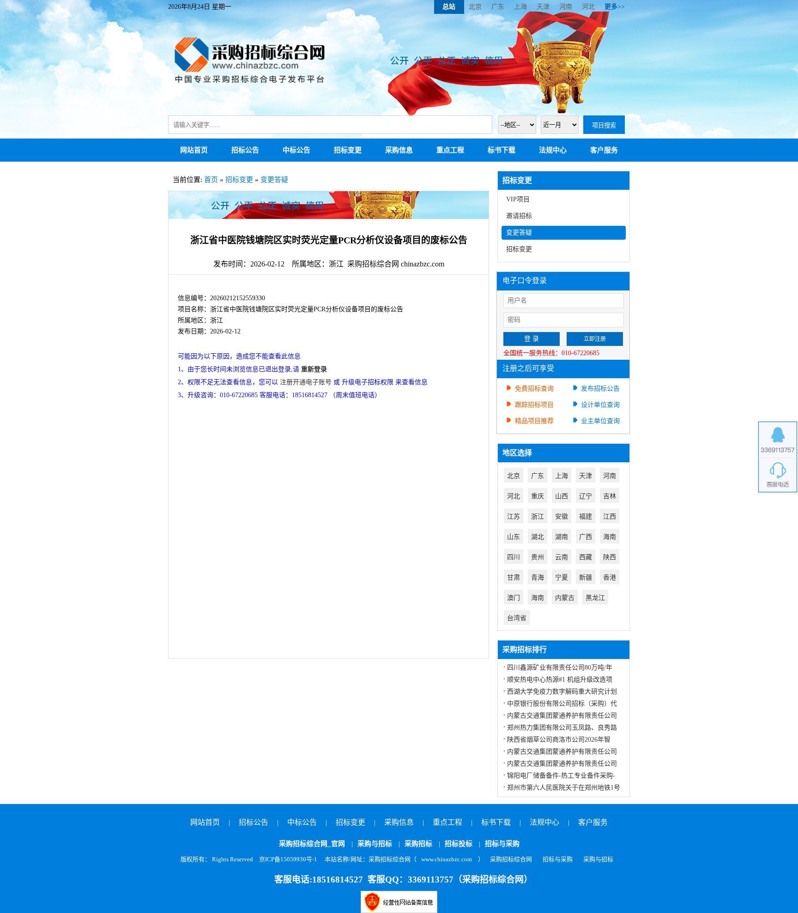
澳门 (513, 597)
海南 (609, 536)
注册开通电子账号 (306, 382)
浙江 (537, 516)
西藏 (585, 557)
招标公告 (245, 150)
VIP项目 (518, 199)
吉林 (609, 496)
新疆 (585, 577)
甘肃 (513, 577)
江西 (609, 516)
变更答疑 (274, 179)
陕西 (609, 557)
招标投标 (458, 843)
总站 (448, 6)
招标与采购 (502, 843)
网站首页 (194, 150)
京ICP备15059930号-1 (288, 859)
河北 (588, 6)
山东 (513, 536)
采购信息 (399, 150)
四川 (513, 557)
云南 (561, 557)
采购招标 (418, 843)
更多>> (615, 6)
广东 (497, 6)
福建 (585, 516)
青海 (537, 577)
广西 (585, 536)
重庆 (537, 496)
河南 (565, 6)
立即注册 (595, 339)
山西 (561, 496)
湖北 (537, 536)
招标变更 (348, 150)
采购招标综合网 (511, 859)
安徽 (561, 516)
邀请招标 (519, 215)
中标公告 (296, 150)
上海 (520, 6)
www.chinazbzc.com (446, 859)
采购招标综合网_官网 (312, 843)
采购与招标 (374, 843)
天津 (543, 6)
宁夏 (561, 577)
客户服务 (604, 150)
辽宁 (585, 496)
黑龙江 (595, 597)
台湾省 (516, 618)
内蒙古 (564, 597)
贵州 (537, 557)
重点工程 (450, 150)
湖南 (561, 536)
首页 (211, 179)
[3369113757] (777, 439)
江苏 (513, 516)
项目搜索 (604, 125)
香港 (609, 577)
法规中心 (553, 150)
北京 (475, 6)
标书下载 (501, 150)
